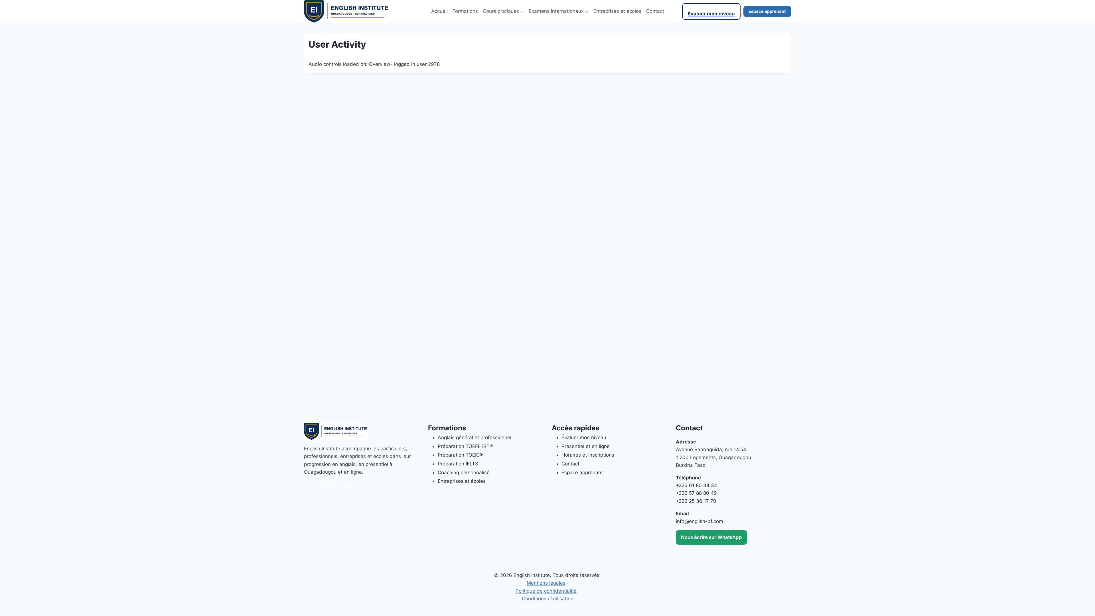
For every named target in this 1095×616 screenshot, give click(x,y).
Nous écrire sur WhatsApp (711, 537)
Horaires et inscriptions (587, 455)
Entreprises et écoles (617, 11)
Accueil (439, 11)
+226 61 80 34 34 (696, 485)
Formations (465, 11)
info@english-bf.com (699, 521)
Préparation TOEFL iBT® (465, 446)
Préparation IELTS (458, 464)
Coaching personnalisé (464, 472)
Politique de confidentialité (546, 591)
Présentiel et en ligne (585, 446)
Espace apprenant (767, 11)
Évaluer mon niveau (711, 14)
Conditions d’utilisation (547, 598)
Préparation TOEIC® (460, 455)
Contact (655, 11)
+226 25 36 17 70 (696, 501)
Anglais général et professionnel (474, 437)
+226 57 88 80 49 (696, 493)
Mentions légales (546, 583)
